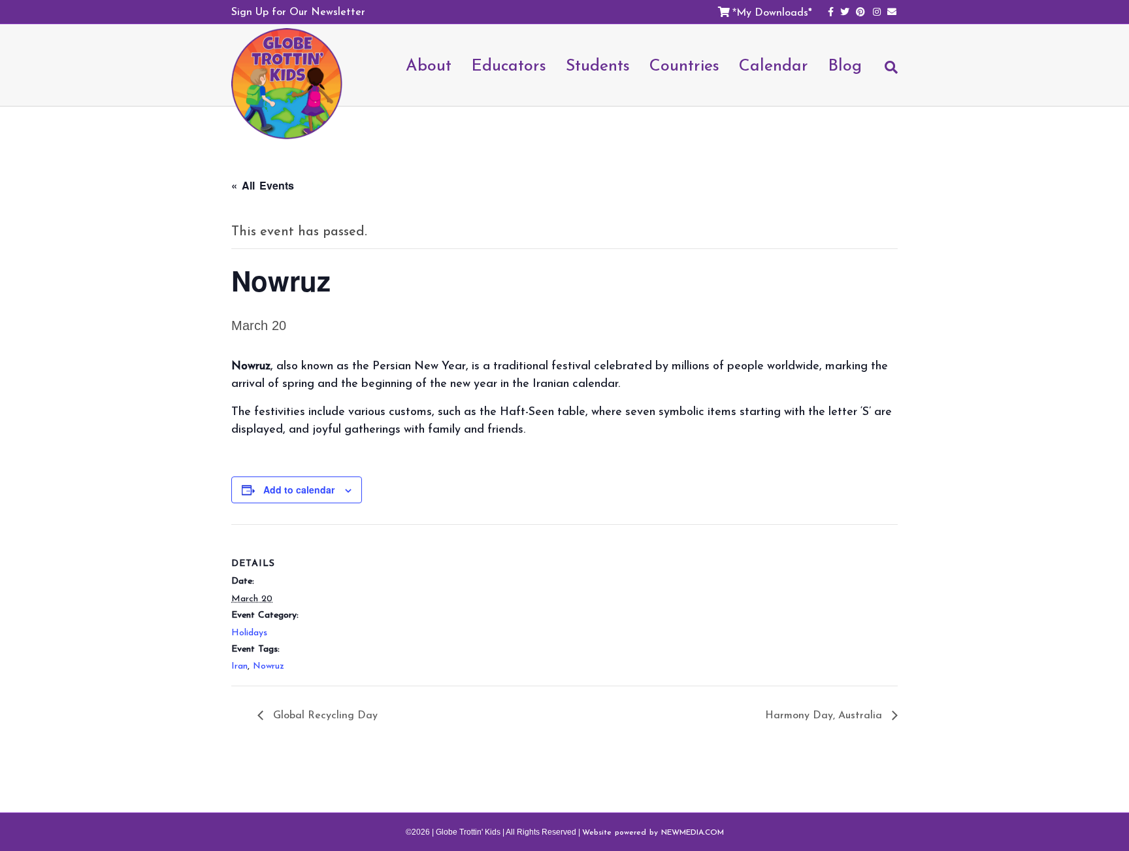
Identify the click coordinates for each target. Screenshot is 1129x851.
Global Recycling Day (324, 714)
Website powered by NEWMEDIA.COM (653, 832)
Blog (845, 64)
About (428, 64)
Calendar (773, 64)
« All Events (262, 185)
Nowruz (268, 666)
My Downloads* (774, 12)
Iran (239, 666)
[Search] (885, 73)
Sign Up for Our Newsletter (298, 11)
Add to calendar (299, 489)
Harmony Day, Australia (825, 714)
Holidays (249, 632)
